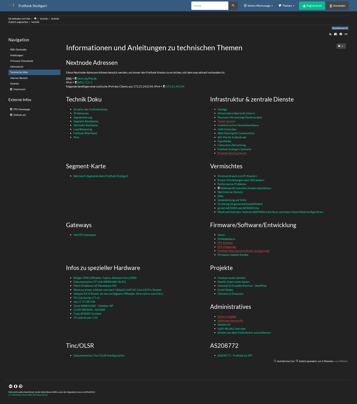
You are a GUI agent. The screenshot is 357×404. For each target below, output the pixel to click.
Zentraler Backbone (85, 125)
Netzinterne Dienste (230, 192)
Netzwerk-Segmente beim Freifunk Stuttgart (100, 176)
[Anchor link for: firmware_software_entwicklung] (299, 225)
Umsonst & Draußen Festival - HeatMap (242, 285)
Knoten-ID (224, 324)
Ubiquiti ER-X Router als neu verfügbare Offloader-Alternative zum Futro (118, 293)
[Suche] (233, 5)
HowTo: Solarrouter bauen (233, 281)
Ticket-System (226, 121)
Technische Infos (19, 72)
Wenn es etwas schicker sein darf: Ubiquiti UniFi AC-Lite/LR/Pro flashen (117, 289)
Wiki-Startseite (18, 49)
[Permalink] (346, 33)
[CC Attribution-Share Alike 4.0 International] (15, 385)
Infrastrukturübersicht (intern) (236, 113)
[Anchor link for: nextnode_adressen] (121, 62)
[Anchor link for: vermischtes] (245, 166)
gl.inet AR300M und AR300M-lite (238, 208)
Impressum (19, 89)
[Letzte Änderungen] (330, 33)
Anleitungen (16, 55)
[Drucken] (340, 33)
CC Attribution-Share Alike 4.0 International (28, 395)
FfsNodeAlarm (226, 239)
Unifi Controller (227, 129)
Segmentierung (82, 117)
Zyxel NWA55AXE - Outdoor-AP (93, 305)
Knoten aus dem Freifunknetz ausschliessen (244, 332)
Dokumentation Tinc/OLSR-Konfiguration (98, 355)
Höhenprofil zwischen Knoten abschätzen (246, 188)
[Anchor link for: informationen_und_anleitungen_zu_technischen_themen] (246, 47)
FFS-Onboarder (227, 247)
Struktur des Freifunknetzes (90, 109)
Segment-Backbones (86, 121)
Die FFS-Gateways (84, 234)
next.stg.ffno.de (87, 78)
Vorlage (222, 109)
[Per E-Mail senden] (335, 33)
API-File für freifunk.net (232, 137)
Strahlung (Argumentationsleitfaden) (240, 204)
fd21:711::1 (85, 82)
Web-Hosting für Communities (236, 133)
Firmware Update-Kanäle (233, 254)
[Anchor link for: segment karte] (109, 166)
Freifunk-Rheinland (85, 133)
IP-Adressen (81, 113)
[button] (258, 5)
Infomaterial (16, 66)
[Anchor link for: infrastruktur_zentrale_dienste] (297, 99)
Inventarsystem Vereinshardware (238, 125)
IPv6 (76, 137)
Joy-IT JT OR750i (84, 301)
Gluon (221, 234)
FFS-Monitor (225, 242)
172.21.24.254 (175, 86)
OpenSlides (224, 141)
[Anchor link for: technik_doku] (105, 99)
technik (44, 18)
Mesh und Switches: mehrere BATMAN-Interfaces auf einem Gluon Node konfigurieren (270, 212)
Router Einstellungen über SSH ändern (241, 180)
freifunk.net (20, 114)
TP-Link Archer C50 (85, 317)
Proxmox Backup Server (232, 153)
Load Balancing (82, 129)
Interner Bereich (19, 78)
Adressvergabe (227, 316)
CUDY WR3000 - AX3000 (89, 309)
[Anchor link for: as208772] (242, 345)
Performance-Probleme (232, 184)
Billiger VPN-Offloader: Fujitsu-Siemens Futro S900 (104, 277)
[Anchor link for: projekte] (236, 267)
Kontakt (14, 83)
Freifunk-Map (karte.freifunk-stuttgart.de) (243, 250)
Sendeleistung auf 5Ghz (232, 200)
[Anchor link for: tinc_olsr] (97, 345)
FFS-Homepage (22, 109)
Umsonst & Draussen (230, 293)
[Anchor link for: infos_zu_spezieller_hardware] (143, 267)
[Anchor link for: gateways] (95, 225)
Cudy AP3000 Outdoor (87, 313)
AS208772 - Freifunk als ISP (235, 355)
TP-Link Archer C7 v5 (86, 297)
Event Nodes (225, 289)
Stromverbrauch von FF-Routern (237, 176)
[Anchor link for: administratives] (254, 306)
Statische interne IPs (230, 320)
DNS (220, 196)
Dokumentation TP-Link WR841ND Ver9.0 (99, 281)
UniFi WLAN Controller (232, 328)
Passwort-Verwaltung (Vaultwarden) (240, 117)
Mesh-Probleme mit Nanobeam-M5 (95, 285)
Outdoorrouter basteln (231, 277)
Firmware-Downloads (21, 60)
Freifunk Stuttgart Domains (234, 149)
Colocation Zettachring (232, 145)
